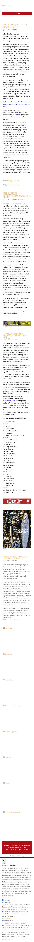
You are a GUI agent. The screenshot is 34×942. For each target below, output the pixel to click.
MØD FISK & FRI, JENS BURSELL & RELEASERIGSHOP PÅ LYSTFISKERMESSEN (15, 26)
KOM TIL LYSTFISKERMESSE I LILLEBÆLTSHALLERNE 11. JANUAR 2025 (15, 335)
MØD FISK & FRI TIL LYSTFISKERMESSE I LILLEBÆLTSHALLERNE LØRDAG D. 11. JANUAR (17, 195)
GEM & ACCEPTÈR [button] (7, 939)
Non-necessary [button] (6, 918)
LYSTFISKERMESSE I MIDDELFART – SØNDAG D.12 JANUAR (16, 557)
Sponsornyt (21, 199)
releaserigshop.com (9, 401)
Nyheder (14, 30)
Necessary (7, 900)
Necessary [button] (5, 898)
